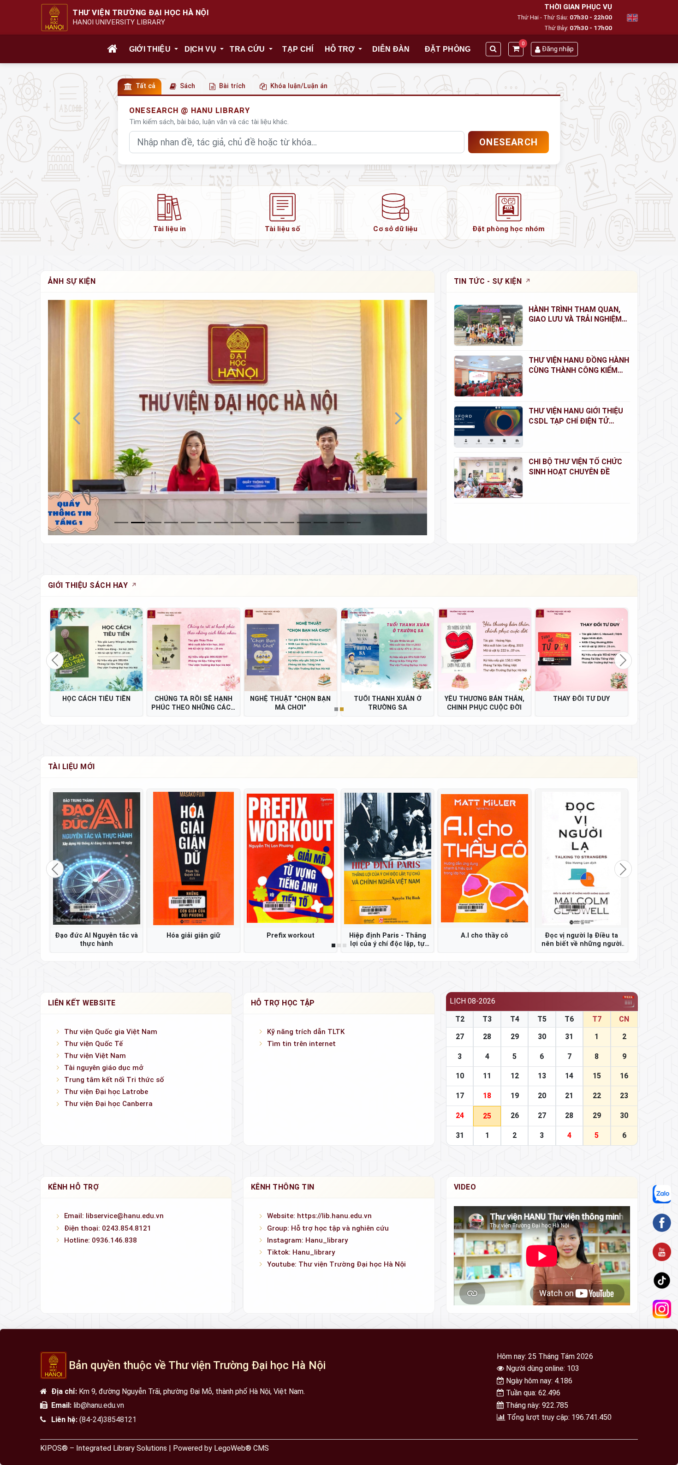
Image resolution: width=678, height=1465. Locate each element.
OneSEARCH (508, 142)
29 (515, 1036)
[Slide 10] (287, 522)
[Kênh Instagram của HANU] (662, 1309)
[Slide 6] (221, 522)
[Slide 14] (354, 522)
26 (515, 1115)
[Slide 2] (154, 522)
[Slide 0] (121, 522)
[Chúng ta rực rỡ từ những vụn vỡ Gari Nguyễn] (96, 858)
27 (460, 1036)
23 (624, 1095)
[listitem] (169, 212)
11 (487, 1075)
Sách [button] (187, 86)
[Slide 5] (204, 522)
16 (624, 1075)
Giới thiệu (150, 49)
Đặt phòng (448, 49)
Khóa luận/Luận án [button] (298, 86)
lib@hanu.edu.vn (98, 1405)
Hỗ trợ (340, 49)
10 (460, 1075)
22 (597, 1095)
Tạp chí (297, 49)
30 (542, 1036)
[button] (176, 49)
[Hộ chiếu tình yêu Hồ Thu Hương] (387, 858)
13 (542, 1075)
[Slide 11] (304, 522)
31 (569, 1036)
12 (515, 1075)
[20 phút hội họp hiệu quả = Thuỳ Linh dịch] (484, 858)
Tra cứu (247, 49)
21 (569, 1095)
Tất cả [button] (145, 86)
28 (487, 1036)
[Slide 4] (188, 522)
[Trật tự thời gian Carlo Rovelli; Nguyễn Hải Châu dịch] (290, 858)
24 (460, 1115)
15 (597, 1075)
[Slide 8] (254, 522)
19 (515, 1095)
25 (487, 1116)
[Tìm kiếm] (493, 49)
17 (460, 1095)
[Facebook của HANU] (662, 1223)
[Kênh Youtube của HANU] (662, 1252)
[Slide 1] (138, 522)
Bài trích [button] (232, 86)
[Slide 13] (337, 522)
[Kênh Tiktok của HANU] (662, 1280)
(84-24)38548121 (108, 1419)
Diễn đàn (391, 49)
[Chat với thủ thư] (662, 1194)
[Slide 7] (237, 522)
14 (569, 1075)
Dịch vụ (200, 49)
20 (542, 1095)
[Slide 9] (271, 522)
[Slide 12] (320, 522)
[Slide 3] (171, 522)
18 (487, 1095)
